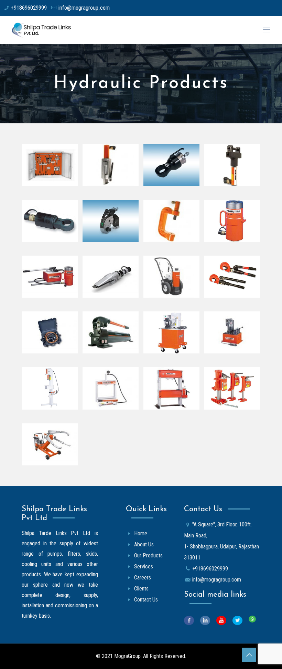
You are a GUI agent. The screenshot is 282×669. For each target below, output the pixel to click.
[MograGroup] (46, 29)
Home (140, 533)
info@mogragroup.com (84, 7)
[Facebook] (192, 620)
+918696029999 (29, 7)
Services (143, 566)
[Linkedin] (208, 620)
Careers (142, 577)
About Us (144, 544)
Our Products (148, 555)
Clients (141, 588)
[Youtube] (224, 620)
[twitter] (240, 620)
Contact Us (146, 599)
